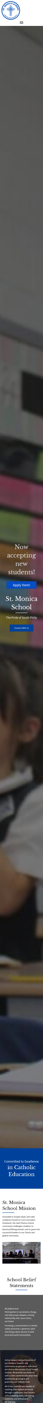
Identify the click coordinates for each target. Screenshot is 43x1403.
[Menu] (21, 23)
